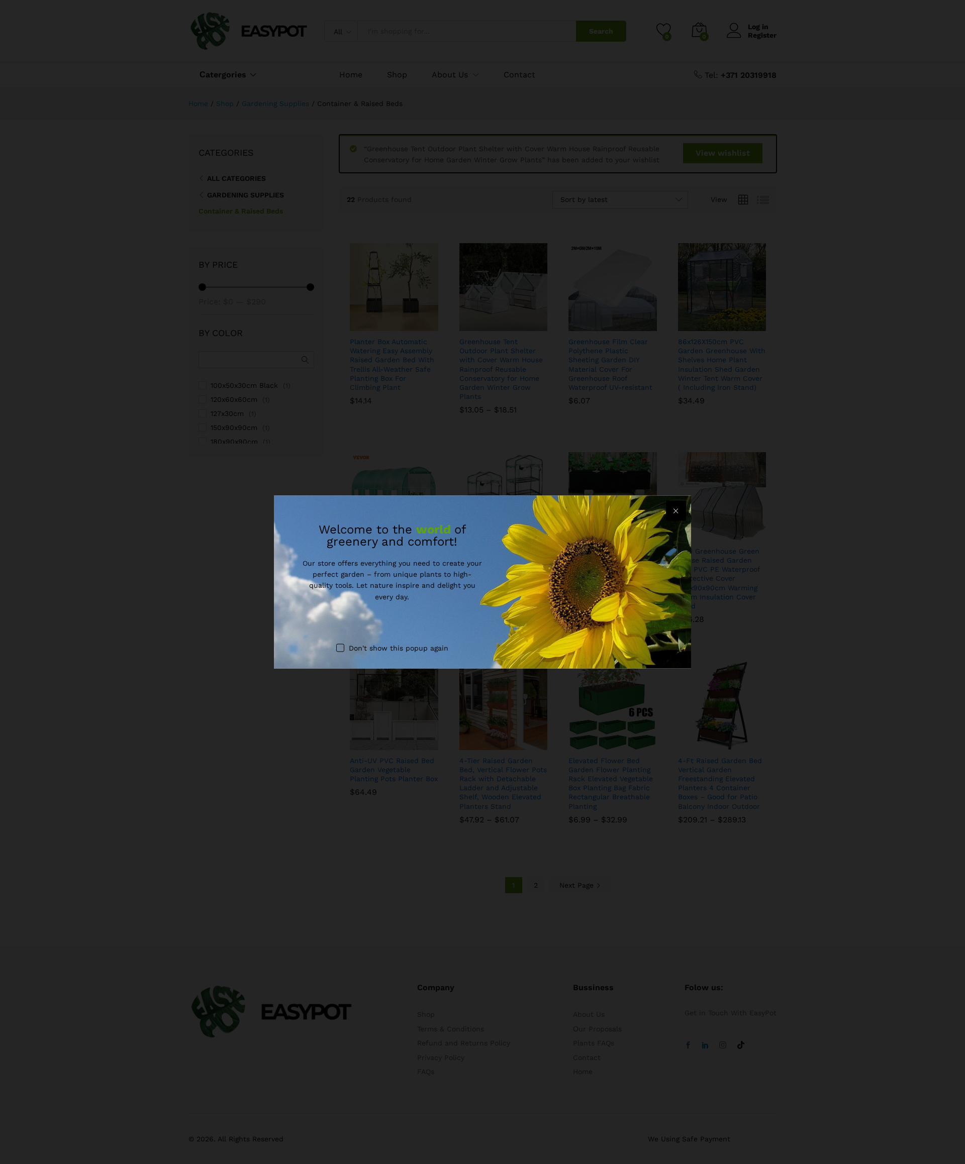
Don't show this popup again (398, 648)
